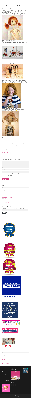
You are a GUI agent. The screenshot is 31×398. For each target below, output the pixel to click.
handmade (7, 145)
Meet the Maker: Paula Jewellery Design (7, 197)
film (22, 143)
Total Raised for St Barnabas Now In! (7, 195)
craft (2, 8)
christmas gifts (14, 143)
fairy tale (20, 143)
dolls (17, 143)
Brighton (5, 143)
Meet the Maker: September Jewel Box (7, 362)
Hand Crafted (7, 8)
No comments (12, 8)
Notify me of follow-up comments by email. (8, 175)
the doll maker (11, 145)
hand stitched (3, 145)
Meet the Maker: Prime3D (5, 202)
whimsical (22, 145)
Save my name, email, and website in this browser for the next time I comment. (13, 173)
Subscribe (4, 212)
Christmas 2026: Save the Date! (6, 192)
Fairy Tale (5, 8)
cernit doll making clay (9, 143)
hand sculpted (25, 143)
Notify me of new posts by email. (7, 177)
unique (15, 145)
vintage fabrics (18, 145)
